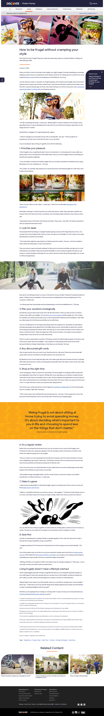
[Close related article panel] (102, 72)
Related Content (52, 648)
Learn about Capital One (87, 13)
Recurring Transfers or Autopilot (46, 555)
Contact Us (57, 704)
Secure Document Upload (25, 695)
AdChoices (64, 704)
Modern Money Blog (24, 698)
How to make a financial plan (79, 676)
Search (94, 3)
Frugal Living (36, 640)
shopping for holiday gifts (61, 387)
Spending (72, 640)
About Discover (53, 689)
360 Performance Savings (36, 594)
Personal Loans (38, 693)
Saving (52, 640)
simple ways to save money (30, 488)
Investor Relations (53, 695)
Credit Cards (37, 691)
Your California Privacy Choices (43, 704)
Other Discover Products (40, 689)
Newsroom (52, 700)
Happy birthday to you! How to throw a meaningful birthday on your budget (95, 80)
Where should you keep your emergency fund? (15, 676)
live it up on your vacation (54, 315)
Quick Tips (45, 640)
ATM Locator (22, 691)
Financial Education (54, 693)
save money (30, 77)
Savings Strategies (61, 640)
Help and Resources (23, 689)
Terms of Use (27, 704)
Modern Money (28, 3)
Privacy (33, 704)
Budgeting (27, 640)
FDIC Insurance (23, 700)
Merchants (51, 698)
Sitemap (21, 704)
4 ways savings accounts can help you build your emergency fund (51, 676)
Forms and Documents (25, 693)
